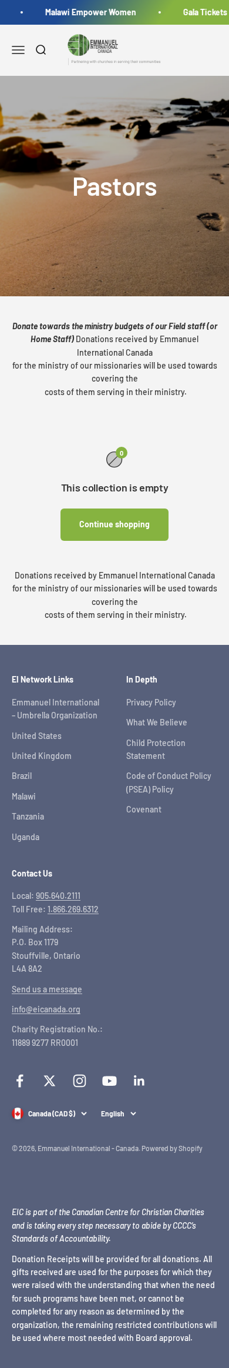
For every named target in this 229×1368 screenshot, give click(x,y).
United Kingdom (42, 756)
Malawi (24, 796)
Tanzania (28, 816)
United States (37, 736)
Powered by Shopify (172, 1148)
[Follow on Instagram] (79, 1081)
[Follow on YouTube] (109, 1081)
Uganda (25, 837)
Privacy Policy (151, 702)
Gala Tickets (203, 12)
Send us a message (47, 989)
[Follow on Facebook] (20, 1081)
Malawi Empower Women (88, 12)
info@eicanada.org (46, 1009)
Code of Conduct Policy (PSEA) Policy (168, 782)
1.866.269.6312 (73, 909)
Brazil (22, 776)
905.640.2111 (58, 896)
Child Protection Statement (156, 749)
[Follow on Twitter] (50, 1081)
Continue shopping (114, 524)
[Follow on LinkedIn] (139, 1081)
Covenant (143, 809)
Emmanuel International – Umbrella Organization (55, 708)
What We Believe (156, 722)
